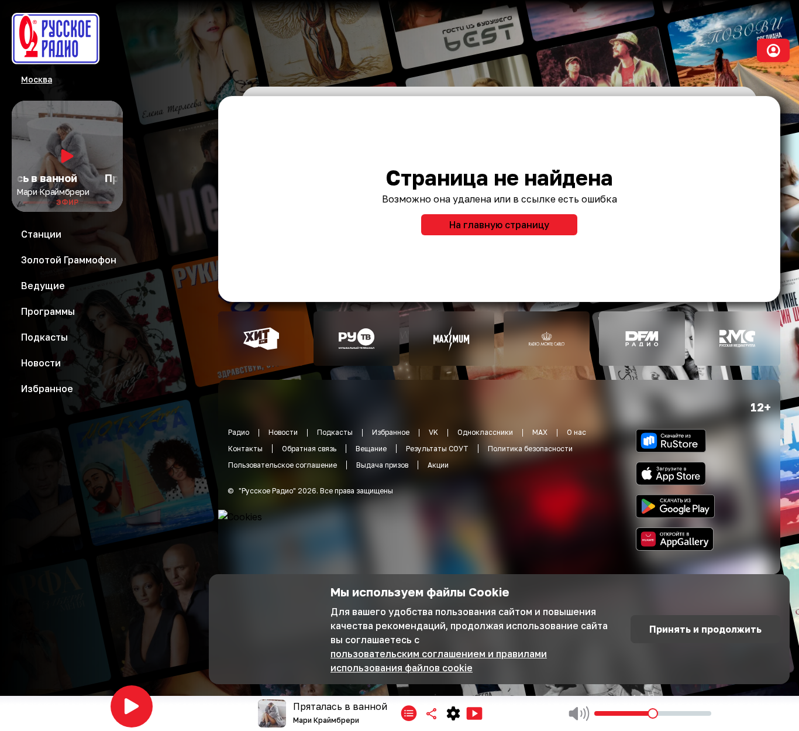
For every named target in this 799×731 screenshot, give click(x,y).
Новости (283, 432)
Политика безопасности (530, 448)
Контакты (245, 448)
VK (433, 432)
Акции (438, 465)
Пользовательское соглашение (282, 465)
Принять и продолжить (705, 629)
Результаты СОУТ (437, 448)
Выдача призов (382, 465)
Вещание (371, 448)
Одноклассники (485, 432)
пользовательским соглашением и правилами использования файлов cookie (438, 661)
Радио (238, 432)
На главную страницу (499, 225)
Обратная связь (309, 448)
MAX (539, 432)
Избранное (390, 432)
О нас (576, 432)
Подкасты (335, 432)
